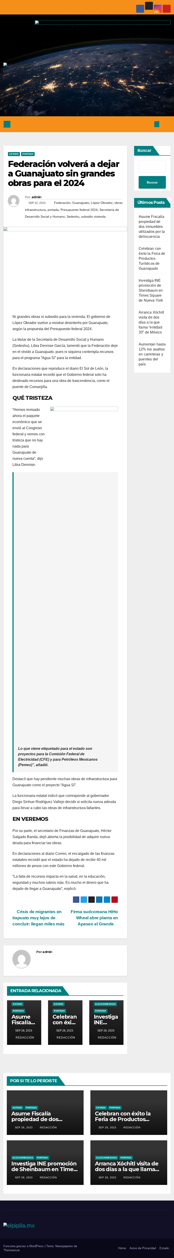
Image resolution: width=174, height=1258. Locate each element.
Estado (14, 154)
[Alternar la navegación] (166, 124)
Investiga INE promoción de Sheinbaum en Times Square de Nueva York (151, 290)
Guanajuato (80, 203)
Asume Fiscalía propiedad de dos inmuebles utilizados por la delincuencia (152, 226)
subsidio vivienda (93, 216)
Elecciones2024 (105, 1004)
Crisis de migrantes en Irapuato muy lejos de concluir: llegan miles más (38, 917)
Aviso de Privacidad (143, 1248)
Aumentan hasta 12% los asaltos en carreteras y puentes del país (152, 354)
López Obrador (102, 203)
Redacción (24, 1037)
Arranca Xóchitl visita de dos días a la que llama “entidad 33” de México (151, 322)
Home (122, 1248)
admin (36, 197)
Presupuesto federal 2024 (79, 210)
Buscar (144, 150)
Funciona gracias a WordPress (24, 1246)
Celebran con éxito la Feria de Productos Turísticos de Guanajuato (152, 258)
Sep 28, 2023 (24, 1127)
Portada (27, 154)
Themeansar (11, 1250)
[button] (147, 124)
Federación (62, 203)
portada (53, 210)
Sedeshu (73, 216)
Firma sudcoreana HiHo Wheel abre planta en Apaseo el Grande (94, 917)
